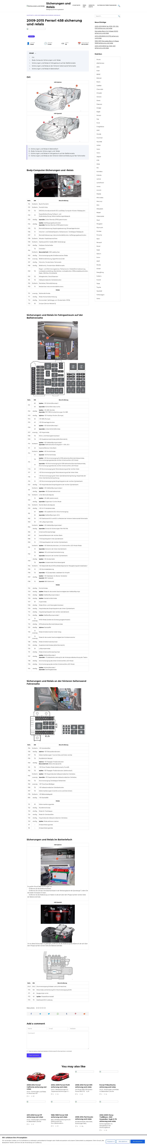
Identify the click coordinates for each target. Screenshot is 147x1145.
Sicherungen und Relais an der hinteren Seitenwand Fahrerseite (54, 66)
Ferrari (31, 36)
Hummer (100, 138)
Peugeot (99, 224)
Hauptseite (30, 15)
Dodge (99, 108)
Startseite (76, 5)
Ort (33, 57)
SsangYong (100, 272)
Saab (98, 250)
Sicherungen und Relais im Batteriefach (45, 69)
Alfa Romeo (100, 63)
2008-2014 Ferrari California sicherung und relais (36, 1087)
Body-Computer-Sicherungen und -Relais (46, 60)
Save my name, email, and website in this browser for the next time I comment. (50, 1051)
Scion (98, 257)
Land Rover (100, 182)
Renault (99, 242)
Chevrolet (100, 89)
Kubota (99, 175)
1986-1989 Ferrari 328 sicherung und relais (59, 1116)
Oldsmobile (100, 216)
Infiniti (98, 145)
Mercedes (100, 197)
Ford (98, 123)
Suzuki (99, 280)
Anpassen (110, 1141)
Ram (98, 239)
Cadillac (99, 85)
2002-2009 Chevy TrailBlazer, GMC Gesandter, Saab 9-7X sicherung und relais (108, 1118)
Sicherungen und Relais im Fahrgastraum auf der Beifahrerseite (54, 63)
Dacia (98, 100)
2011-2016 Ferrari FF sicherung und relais (35, 1116)
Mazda (99, 194)
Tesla (98, 283)
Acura (98, 59)
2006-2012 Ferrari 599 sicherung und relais (83, 1086)
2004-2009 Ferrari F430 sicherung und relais (60, 1086)
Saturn (99, 253)
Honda (99, 134)
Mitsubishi (100, 209)
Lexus (98, 186)
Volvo (98, 298)
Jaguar (99, 156)
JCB (98, 160)
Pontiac (99, 231)
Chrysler (99, 93)
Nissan (99, 212)
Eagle (98, 111)
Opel (98, 220)
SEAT (98, 261)
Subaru (99, 276)
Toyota (99, 287)
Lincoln (99, 190)
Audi (98, 70)
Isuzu (98, 149)
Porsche (99, 235)
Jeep (98, 164)
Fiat (98, 119)
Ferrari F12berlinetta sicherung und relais (107, 1086)
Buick (98, 82)
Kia (98, 168)
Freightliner (100, 126)
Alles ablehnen (123, 1141)
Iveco (98, 153)
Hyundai (99, 141)
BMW (98, 74)
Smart (99, 268)
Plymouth (100, 227)
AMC (98, 67)
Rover (98, 246)
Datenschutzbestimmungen (106, 5)
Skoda (99, 265)
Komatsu (99, 171)
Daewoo (99, 104)
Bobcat (99, 78)
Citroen (99, 97)
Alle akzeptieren (137, 1141)
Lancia (99, 179)
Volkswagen (100, 295)
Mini (98, 205)
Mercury (99, 201)
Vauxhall (99, 291)
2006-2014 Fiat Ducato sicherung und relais (84, 1118)
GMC (98, 130)
